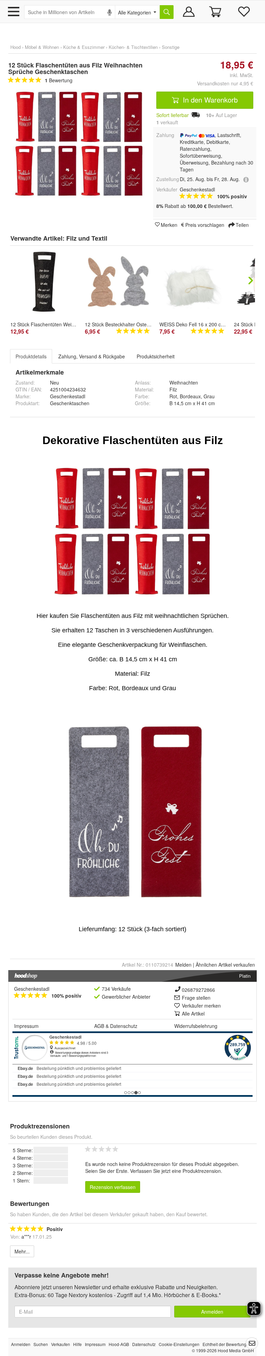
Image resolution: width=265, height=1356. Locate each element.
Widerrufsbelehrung (195, 1025)
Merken (169, 224)
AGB (99, 1025)
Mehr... (22, 1251)
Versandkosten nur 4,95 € (225, 83)
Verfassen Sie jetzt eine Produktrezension (175, 1170)
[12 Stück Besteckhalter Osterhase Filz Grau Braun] (119, 281)
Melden (183, 964)
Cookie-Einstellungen (179, 1344)
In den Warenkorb (209, 100)
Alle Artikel (193, 1013)
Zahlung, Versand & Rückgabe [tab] (91, 356)
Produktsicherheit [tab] (156, 356)
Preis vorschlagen (204, 224)
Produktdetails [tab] (31, 356)
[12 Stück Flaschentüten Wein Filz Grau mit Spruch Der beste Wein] (44, 281)
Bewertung (58, 80)
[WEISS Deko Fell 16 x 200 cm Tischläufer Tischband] (193, 286)
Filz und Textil (86, 238)
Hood (15, 47)
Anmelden (212, 1311)
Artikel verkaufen (225, 964)
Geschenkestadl (31, 988)
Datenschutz (123, 1025)
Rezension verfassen (113, 1187)
